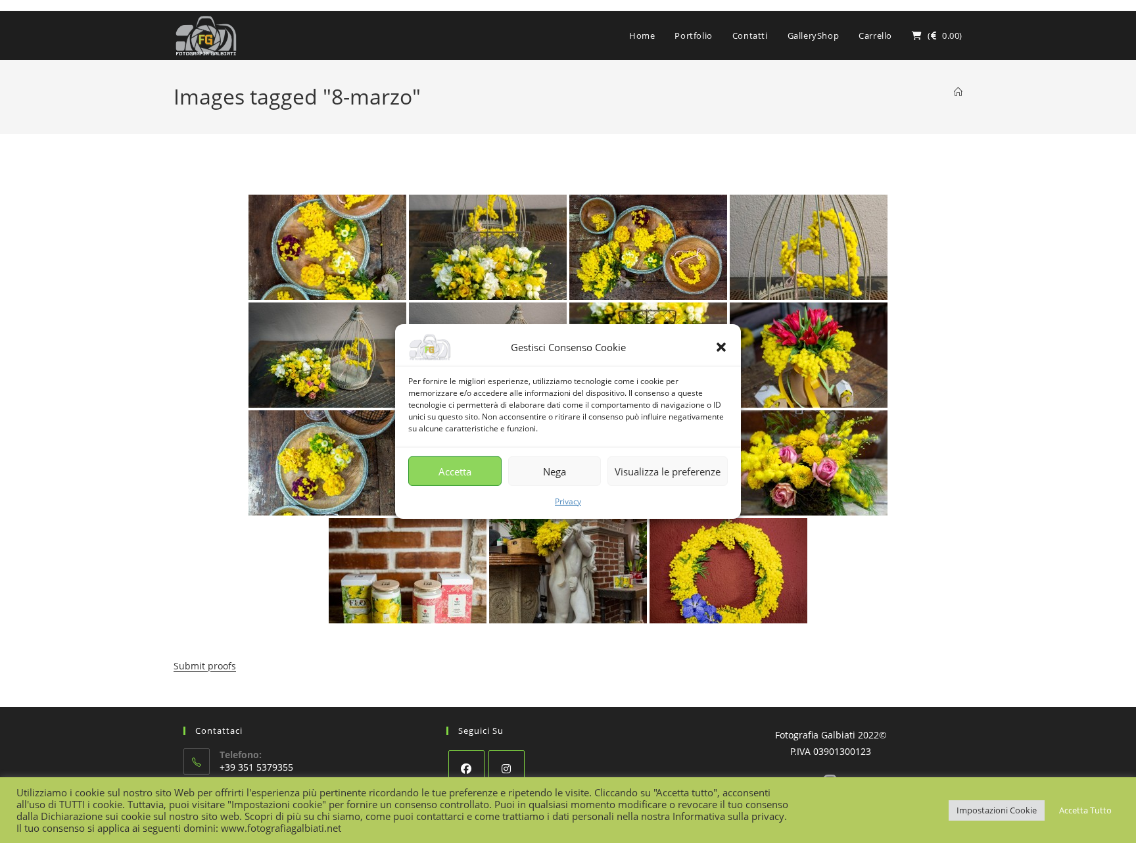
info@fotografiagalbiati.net (278, 806)
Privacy (568, 501)
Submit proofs (205, 666)
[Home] (958, 92)
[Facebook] (466, 768)
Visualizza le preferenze (668, 470)
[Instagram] (506, 768)
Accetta (454, 470)
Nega (554, 470)
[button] (721, 347)
